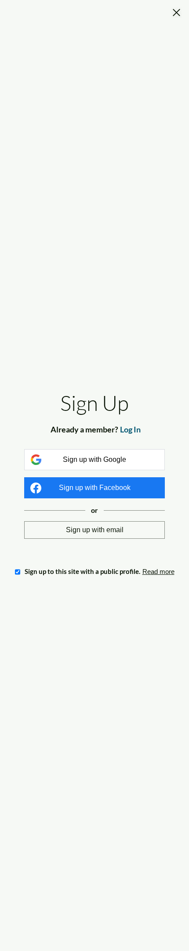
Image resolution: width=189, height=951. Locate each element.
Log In (130, 429)
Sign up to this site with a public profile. (82, 571)
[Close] (176, 13)
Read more (158, 571)
